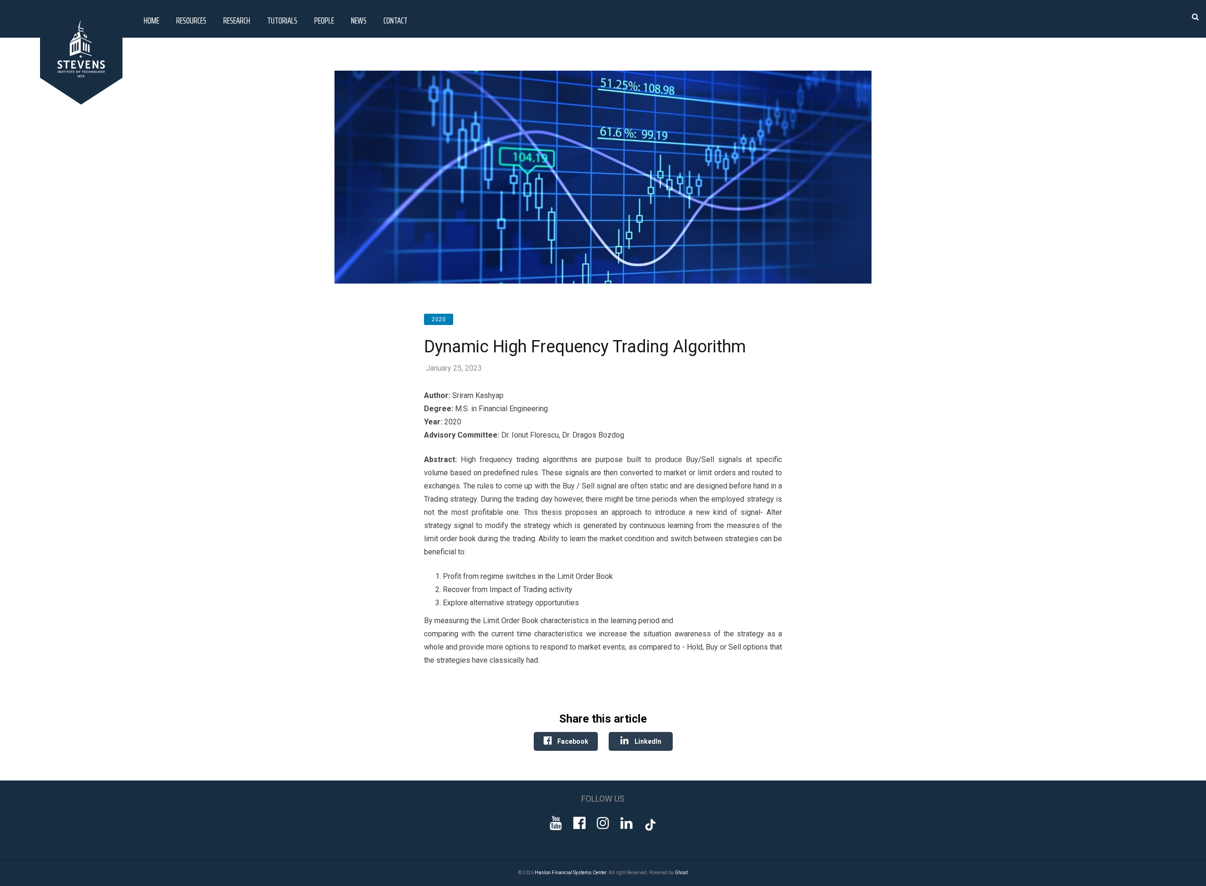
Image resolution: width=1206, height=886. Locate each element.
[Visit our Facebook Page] (579, 823)
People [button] (324, 20)
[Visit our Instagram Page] (603, 823)
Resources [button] (191, 20)
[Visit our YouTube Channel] (556, 823)
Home (151, 20)
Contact (395, 20)
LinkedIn (647, 741)
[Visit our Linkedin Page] (626, 823)
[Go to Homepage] (83, 102)
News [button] (359, 20)
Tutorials (282, 20)
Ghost (681, 872)
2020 (439, 319)
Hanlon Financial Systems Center (570, 872)
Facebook (572, 741)
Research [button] (236, 20)
